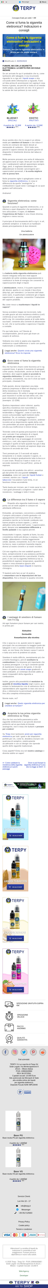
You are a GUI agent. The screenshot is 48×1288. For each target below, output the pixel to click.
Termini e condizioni (24, 1229)
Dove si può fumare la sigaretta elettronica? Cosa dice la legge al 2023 (34, 765)
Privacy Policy (24, 1222)
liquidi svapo (28, 78)
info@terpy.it (26, 1206)
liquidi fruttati (36, 475)
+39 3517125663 (25, 1213)
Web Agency (24, 1271)
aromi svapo (25, 669)
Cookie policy (24, 1225)
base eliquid (25, 566)
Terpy (8, 734)
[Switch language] (4, 2)
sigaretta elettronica (19, 181)
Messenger (25, 2)
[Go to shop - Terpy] (24, 1282)
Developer (24, 1276)
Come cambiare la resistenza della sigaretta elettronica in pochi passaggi (12, 766)
